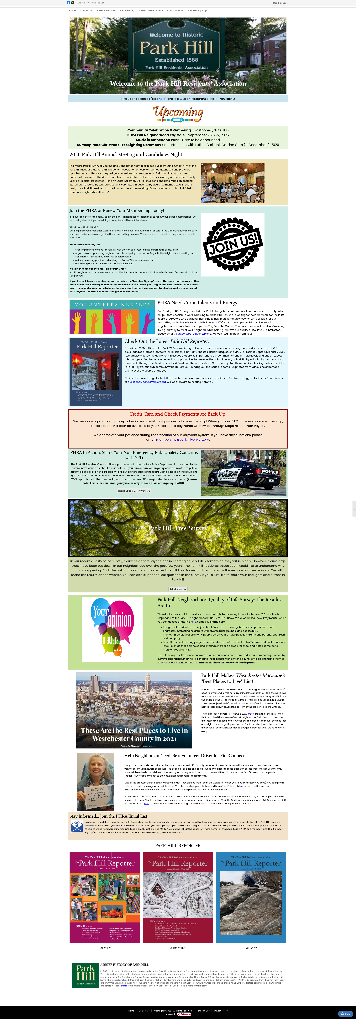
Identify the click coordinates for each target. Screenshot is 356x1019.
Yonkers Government (151, 10)
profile (124, 985)
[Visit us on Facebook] (68, 3)
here (162, 99)
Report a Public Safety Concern (134, 490)
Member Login (280, 3)
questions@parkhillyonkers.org (147, 382)
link (241, 786)
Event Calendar (106, 10)
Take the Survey (178, 589)
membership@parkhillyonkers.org (182, 439)
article (251, 713)
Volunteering (126, 10)
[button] (197, 10)
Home (72, 10)
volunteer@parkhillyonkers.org (192, 333)
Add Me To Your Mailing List (90, 3)
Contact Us (86, 10)
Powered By (171, 1014)
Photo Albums (175, 10)
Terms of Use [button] (203, 1010)
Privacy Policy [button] (221, 1010)
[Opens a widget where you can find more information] (345, 1014)
